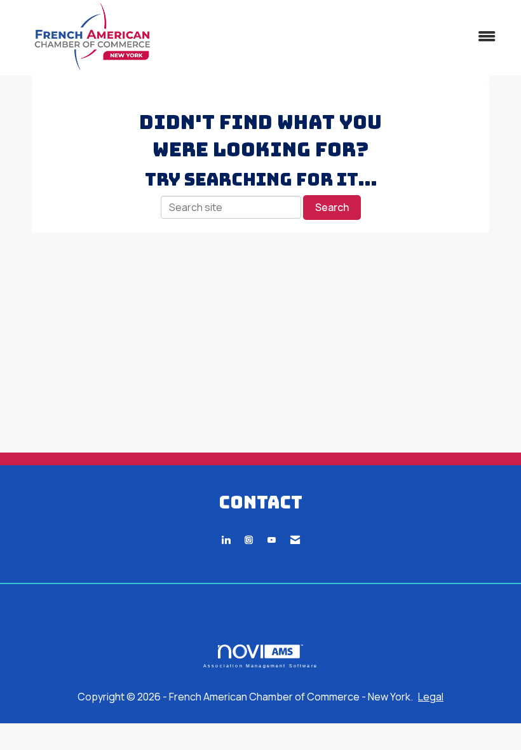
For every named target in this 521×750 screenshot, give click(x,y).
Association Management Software (260, 665)
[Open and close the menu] (341, 36)
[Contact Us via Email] (295, 540)
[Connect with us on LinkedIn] (225, 540)
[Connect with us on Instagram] (248, 540)
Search (332, 207)
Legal (430, 697)
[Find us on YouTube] (271, 540)
